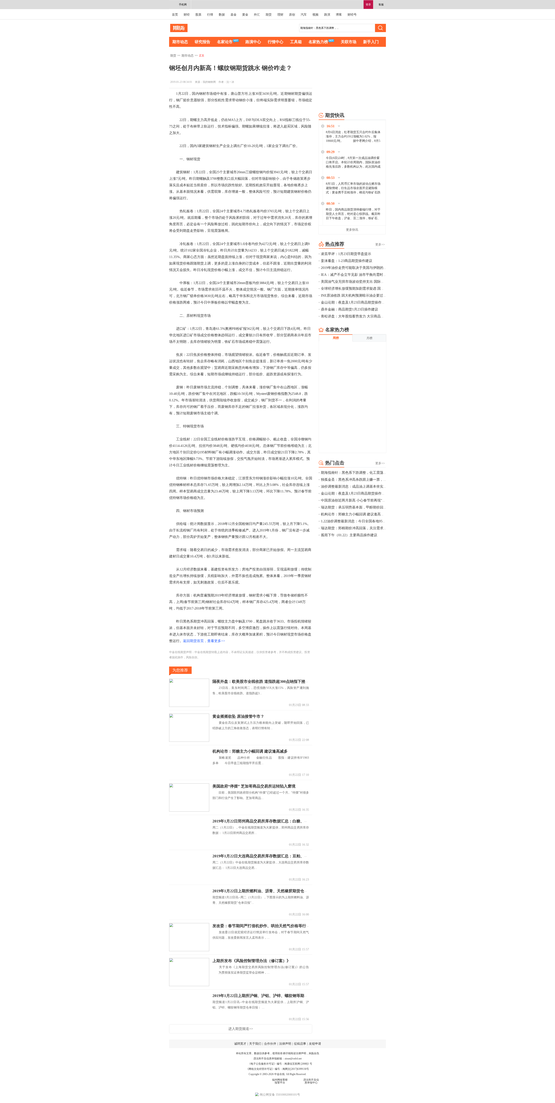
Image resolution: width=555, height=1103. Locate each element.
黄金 (245, 14)
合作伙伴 (270, 1043)
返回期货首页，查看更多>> (204, 641)
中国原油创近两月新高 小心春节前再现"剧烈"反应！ (361, 500)
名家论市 (225, 42)
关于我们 (255, 1043)
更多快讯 (352, 229)
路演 (327, 14)
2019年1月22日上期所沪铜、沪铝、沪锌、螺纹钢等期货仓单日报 (268, 996)
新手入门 (371, 42)
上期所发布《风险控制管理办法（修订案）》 (251, 961)
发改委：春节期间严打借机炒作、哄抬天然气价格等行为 (261, 926)
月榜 (369, 338)
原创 (292, 14)
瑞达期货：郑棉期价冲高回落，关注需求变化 (355, 528)
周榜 (336, 338)
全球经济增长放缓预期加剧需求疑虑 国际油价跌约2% (362, 288)
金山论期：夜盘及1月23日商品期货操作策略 (354, 302)
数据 (222, 14)
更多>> (380, 244)
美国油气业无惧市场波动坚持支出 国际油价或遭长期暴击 (364, 281)
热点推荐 (334, 244)
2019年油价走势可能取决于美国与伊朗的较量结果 (359, 268)
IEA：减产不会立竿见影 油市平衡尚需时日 (354, 274)
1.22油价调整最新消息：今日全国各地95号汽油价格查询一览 (367, 521)
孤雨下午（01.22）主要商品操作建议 (349, 535)
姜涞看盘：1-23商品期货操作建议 (346, 261)
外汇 (257, 14)
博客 (339, 14)
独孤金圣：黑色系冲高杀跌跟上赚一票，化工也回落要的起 (366, 479)
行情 (210, 14)
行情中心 (275, 42)
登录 (368, 4)
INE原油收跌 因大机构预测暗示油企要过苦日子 (357, 295)
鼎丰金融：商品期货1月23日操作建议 (349, 309)
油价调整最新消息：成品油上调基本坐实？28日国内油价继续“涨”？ (372, 486)
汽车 (304, 14)
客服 (381, 4)
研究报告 (202, 42)
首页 (175, 14)
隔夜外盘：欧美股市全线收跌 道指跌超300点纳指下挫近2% (263, 681)
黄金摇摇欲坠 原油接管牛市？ (238, 716)
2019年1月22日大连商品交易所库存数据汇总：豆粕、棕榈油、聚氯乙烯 (273, 856)
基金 (233, 14)
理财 (280, 14)
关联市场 (348, 42)
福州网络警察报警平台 (280, 1081)
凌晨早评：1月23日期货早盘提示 (346, 254)
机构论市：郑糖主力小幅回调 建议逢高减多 (250, 751)
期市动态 (180, 42)
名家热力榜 (318, 42)
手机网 (183, 4)
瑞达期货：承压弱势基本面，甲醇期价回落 (354, 507)
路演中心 (253, 42)
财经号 (352, 14)
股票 (198, 14)
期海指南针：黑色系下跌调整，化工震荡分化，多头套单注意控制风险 (374, 472)
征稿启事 (300, 1043)
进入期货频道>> (240, 1029)
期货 (269, 14)
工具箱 (296, 42)
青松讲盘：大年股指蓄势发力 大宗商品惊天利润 (358, 316)
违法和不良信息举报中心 (311, 1081)
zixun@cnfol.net (293, 1058)
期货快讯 (334, 115)
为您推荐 (180, 670)
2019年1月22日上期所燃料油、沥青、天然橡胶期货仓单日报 (264, 891)
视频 (315, 14)
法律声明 (285, 1043)
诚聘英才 (240, 1043)
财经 (187, 14)
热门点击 (334, 463)
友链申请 (315, 1043)
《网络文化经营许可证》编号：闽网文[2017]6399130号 (277, 1068)
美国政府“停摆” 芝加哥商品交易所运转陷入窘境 (253, 786)
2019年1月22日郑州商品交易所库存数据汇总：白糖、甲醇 (262, 821)
